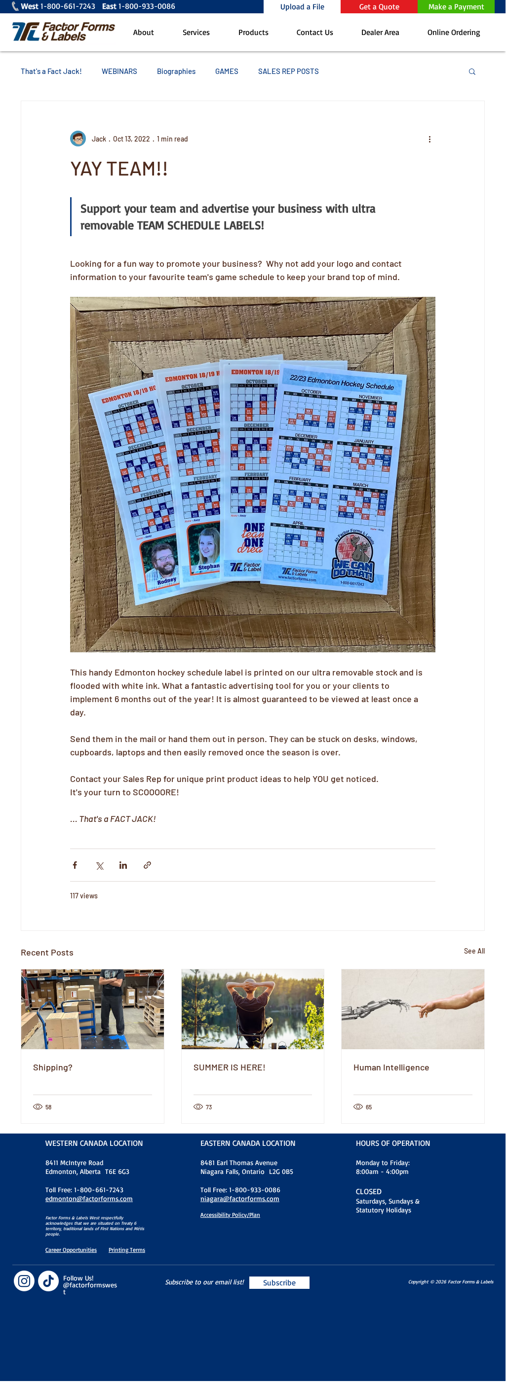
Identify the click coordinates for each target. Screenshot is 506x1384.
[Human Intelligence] (413, 1009)
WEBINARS (119, 71)
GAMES (226, 71)
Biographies (176, 71)
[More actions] (429, 138)
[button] (472, 71)
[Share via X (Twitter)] (99, 865)
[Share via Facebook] (74, 865)
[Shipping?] (92, 1009)
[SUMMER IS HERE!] (253, 1009)
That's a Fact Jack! (51, 71)
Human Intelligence (391, 1067)
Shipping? (53, 1067)
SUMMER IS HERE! (230, 1067)
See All (474, 951)
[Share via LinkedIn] (123, 865)
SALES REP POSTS (288, 71)
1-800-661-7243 (71, 6)
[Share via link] (147, 865)
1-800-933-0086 (158, 6)
